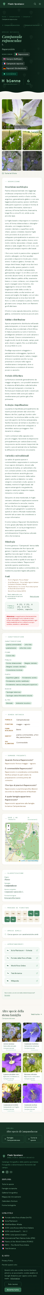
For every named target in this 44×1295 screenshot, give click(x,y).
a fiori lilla (28, 645)
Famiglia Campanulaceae (13, 1139)
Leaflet (22, 860)
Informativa (15, 1278)
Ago (13, 919)
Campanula (26, 17)
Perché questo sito (9, 1265)
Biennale (9, 703)
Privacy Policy (7, 1260)
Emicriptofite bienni (12, 898)
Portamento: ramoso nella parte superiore (21, 685)
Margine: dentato (31, 663)
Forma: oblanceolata (13, 663)
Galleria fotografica (9, 1193)
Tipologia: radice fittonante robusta (19, 696)
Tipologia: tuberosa (13, 692)
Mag (31, 914)
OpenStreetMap (33, 860)
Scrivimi (7, 995)
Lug (7, 919)
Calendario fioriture (9, 1201)
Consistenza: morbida (14, 670)
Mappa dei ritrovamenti (11, 1197)
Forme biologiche (9, 1205)
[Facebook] (3, 1172)
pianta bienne (11, 648)
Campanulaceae (14, 17)
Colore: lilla (10, 656)
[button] (10, 848)
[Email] (11, 1172)
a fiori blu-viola (25, 648)
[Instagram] (7, 1172)
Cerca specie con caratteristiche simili (22, 934)
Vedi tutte (35, 1014)
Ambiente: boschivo (23, 703)
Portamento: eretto (29, 678)
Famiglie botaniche (9, 1188)
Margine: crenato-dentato (15, 667)
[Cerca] (35, 4)
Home (4, 17)
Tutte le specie (34, 1139)
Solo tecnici (13, 1284)
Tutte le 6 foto (11, 173)
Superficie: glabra (12, 678)
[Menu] (40, 4)
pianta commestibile (13, 645)
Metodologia (34, 596)
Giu (36, 914)
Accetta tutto (13, 1290)
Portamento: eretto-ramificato (17, 681)
